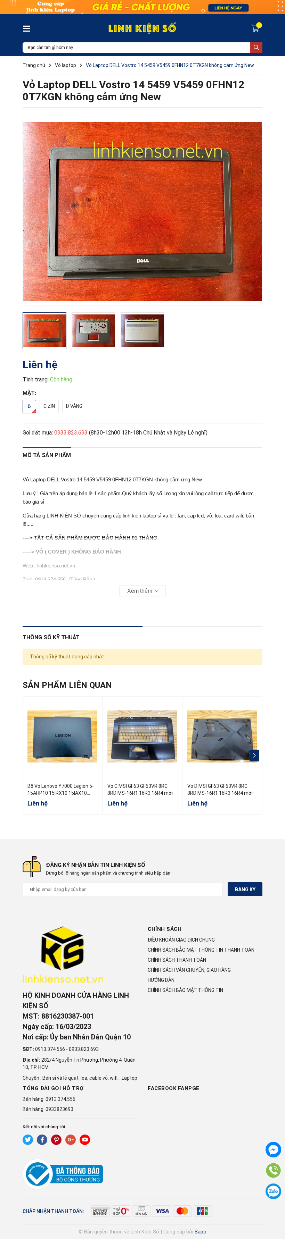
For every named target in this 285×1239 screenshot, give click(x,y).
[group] (142, 211)
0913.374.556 (50, 1049)
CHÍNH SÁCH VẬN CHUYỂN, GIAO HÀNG (189, 970)
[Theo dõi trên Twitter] (28, 1140)
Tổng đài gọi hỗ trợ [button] (53, 1088)
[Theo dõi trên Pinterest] (56, 1140)
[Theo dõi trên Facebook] (42, 1140)
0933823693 (59, 1109)
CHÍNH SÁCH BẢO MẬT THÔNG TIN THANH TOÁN (201, 950)
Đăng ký (245, 889)
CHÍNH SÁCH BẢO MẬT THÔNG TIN (185, 990)
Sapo (200, 1232)
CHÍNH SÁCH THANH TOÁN (177, 960)
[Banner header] (142, 6)
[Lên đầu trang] (273, 1206)
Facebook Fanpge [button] (174, 1088)
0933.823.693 (71, 432)
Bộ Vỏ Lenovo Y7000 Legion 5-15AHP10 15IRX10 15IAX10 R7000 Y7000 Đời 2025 (60, 792)
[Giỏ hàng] (256, 28)
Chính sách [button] (164, 929)
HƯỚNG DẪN (161, 980)
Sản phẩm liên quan (67, 685)
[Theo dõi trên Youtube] (85, 1140)
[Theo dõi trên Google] (70, 1140)
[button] (254, 755)
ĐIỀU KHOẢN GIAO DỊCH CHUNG (181, 940)
